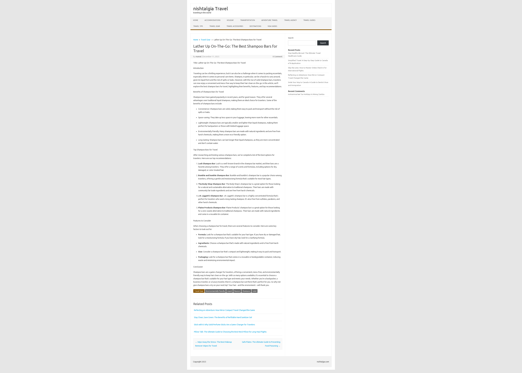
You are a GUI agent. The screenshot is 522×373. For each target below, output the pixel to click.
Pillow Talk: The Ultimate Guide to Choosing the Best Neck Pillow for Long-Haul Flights (230, 332)
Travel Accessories (234, 26)
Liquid (229, 291)
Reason (237, 291)
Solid (254, 291)
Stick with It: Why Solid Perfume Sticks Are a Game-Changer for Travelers (224, 325)
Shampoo (246, 291)
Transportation (247, 20)
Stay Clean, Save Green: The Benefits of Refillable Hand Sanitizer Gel (223, 317)
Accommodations (212, 20)
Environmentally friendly (215, 291)
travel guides (309, 20)
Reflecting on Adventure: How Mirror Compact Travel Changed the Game (224, 310)
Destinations (255, 26)
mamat (198, 56)
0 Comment (277, 56)
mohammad (293, 94)
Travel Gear (214, 26)
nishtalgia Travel (210, 8)
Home (195, 20)
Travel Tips (198, 26)
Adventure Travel (269, 20)
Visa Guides (272, 26)
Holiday (230, 20)
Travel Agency (290, 20)
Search (290, 38)
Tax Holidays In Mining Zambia (312, 94)
